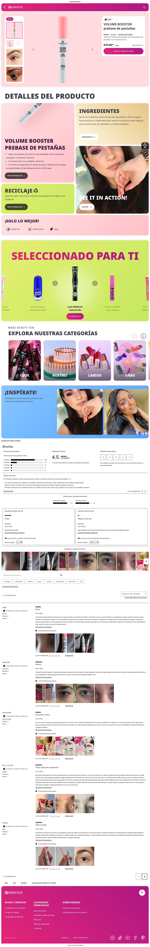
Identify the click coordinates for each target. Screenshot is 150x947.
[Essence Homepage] (15, 7)
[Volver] (55, 283)
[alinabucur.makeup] (80, 412)
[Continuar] (95, 283)
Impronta (65, 938)
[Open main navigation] (4, 7)
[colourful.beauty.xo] (127, 412)
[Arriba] (142, 893)
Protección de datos (80, 938)
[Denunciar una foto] (59, 391)
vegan (109, 19)
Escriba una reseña (125, 34)
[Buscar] (144, 7)
